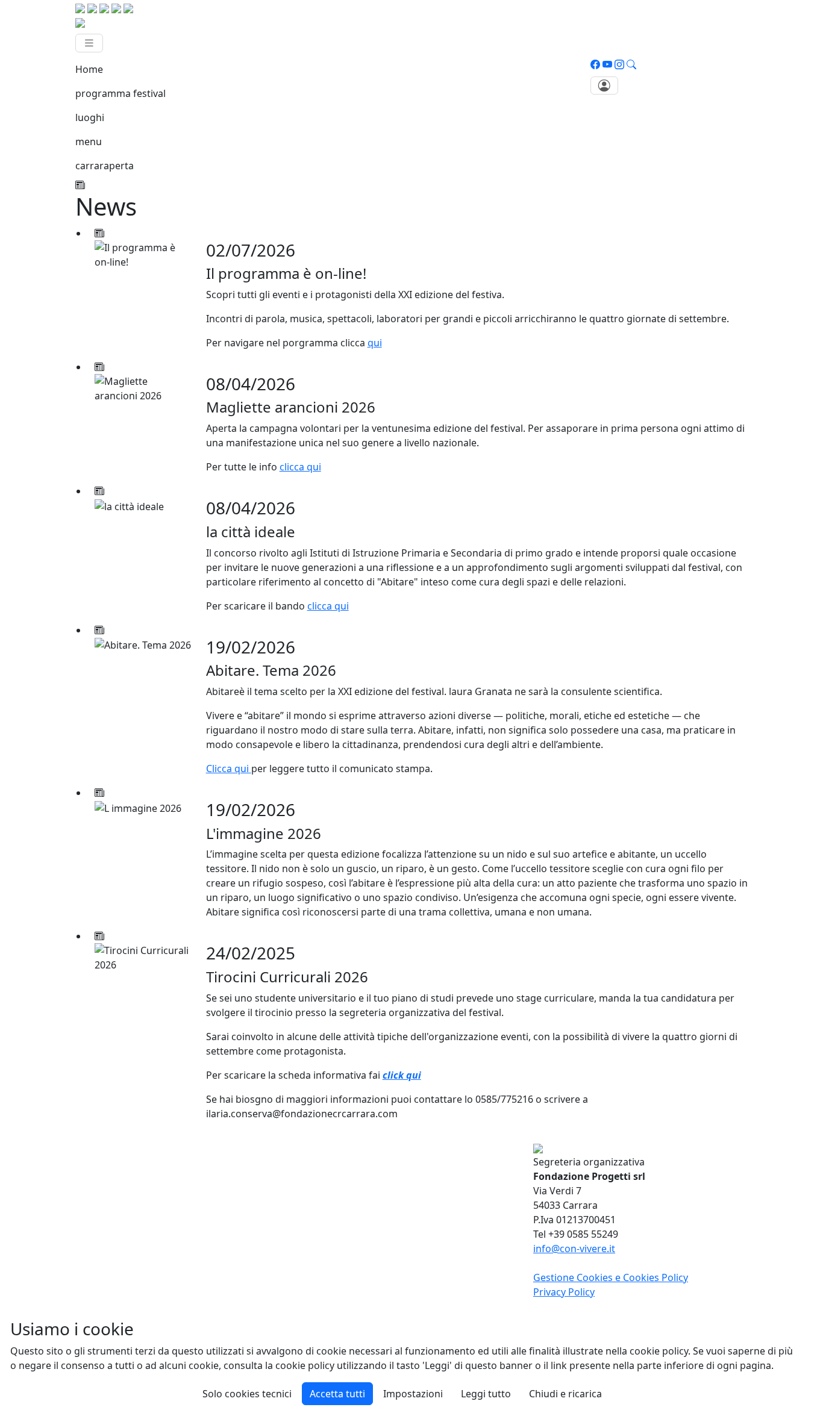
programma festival (120, 93)
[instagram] (619, 64)
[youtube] (607, 64)
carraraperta (104, 165)
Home (89, 69)
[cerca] (631, 64)
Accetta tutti (337, 1393)
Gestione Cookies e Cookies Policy (610, 1277)
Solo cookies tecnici (247, 1393)
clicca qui (300, 466)
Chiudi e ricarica (565, 1393)
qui (375, 342)
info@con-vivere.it (574, 1248)
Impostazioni (413, 1393)
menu (88, 141)
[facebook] (595, 64)
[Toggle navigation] (89, 43)
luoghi (89, 117)
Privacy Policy (564, 1292)
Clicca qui (228, 768)
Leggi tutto (486, 1393)
